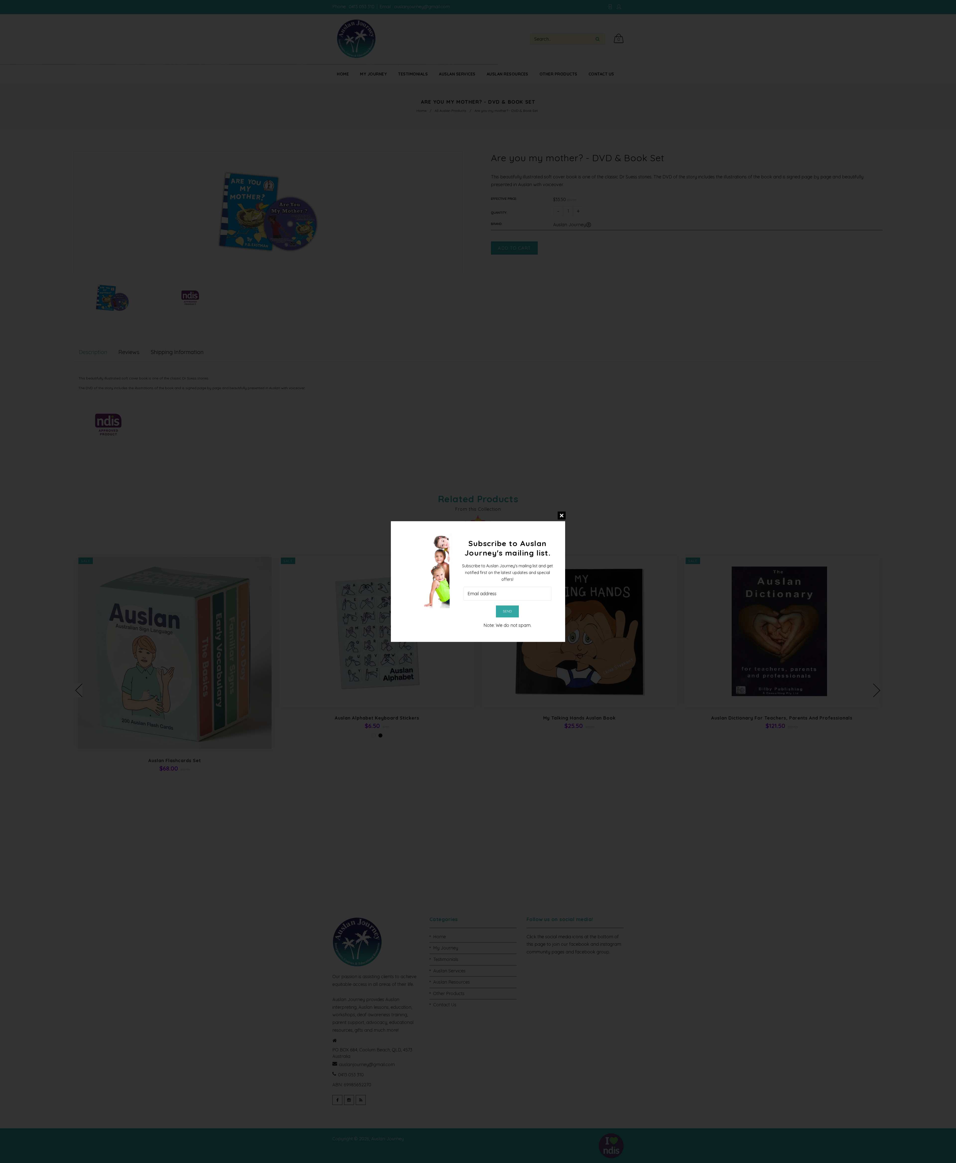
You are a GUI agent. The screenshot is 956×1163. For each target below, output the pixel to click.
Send (507, 611)
